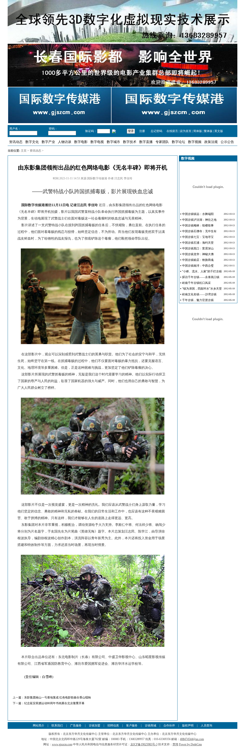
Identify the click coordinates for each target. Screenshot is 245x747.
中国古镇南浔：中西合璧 (198, 265)
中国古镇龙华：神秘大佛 (198, 254)
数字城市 (113, 142)
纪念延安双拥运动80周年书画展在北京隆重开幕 (54, 703)
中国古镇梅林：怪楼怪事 (198, 225)
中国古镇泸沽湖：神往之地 (199, 219)
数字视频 (194, 142)
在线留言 (172, 131)
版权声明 (188, 725)
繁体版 (208, 131)
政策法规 (211, 142)
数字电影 (81, 142)
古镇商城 (150, 725)
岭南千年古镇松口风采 (196, 283)
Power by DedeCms (190, 744)
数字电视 (97, 142)
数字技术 (129, 142)
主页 (24, 150)
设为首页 (185, 131)
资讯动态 (15, 142)
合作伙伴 (169, 725)
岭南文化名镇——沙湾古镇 (199, 294)
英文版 (218, 131)
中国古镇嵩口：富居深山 (198, 248)
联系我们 (57, 725)
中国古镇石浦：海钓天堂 (198, 242)
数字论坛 (178, 142)
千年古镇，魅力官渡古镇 (198, 300)
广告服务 (76, 725)
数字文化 (32, 142)
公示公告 (227, 142)
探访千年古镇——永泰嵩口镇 (200, 277)
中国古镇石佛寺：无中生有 (199, 231)
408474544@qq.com (192, 739)
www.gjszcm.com (62, 744)
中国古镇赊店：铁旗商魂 (198, 260)
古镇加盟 (94, 725)
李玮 (175, 744)
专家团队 (162, 142)
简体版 (197, 131)
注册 (142, 131)
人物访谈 (64, 142)
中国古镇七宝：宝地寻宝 (198, 237)
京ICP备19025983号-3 (143, 744)
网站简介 (38, 725)
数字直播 (146, 142)
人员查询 (206, 725)
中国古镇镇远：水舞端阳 (198, 214)
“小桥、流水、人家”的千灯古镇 (202, 271)
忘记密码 (156, 131)
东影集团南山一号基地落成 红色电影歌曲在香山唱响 (57, 697)
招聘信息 (113, 725)
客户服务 (132, 725)
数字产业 (48, 142)
